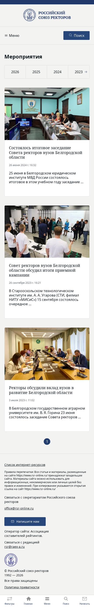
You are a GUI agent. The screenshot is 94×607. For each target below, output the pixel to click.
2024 (57, 71)
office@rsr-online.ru (19, 508)
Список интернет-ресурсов (24, 465)
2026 (15, 71)
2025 (36, 71)
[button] (7, 72)
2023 (79, 71)
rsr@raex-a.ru (14, 547)
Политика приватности (21, 587)
